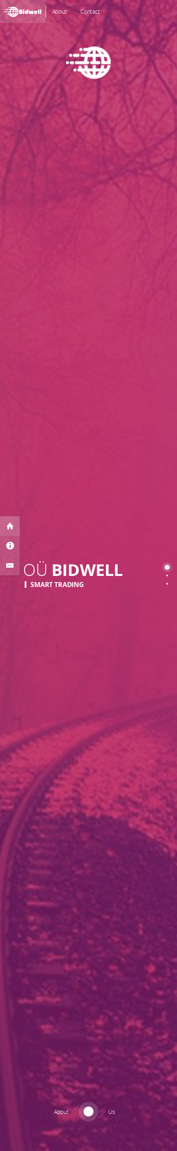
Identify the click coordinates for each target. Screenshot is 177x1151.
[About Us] (88, 1141)
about (59, 11)
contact (90, 11)
